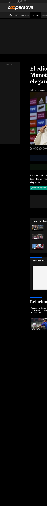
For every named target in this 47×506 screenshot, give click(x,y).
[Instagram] (25, 1)
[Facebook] (18, 1)
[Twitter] (21, 1)
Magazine (25, 15)
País (16, 15)
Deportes (35, 15)
